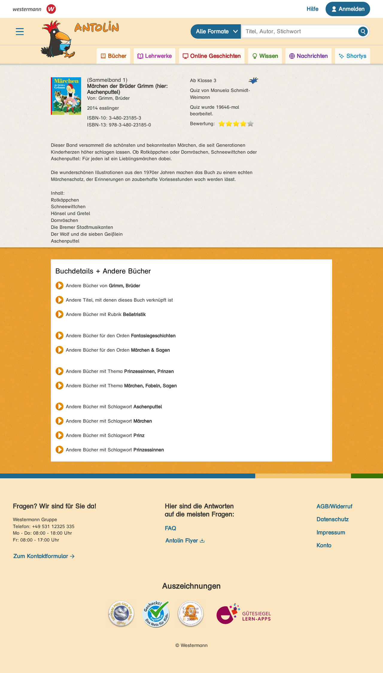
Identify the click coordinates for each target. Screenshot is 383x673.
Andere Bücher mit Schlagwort (114, 406)
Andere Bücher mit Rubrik (106, 314)
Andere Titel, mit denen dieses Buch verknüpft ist (119, 300)
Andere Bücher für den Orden (121, 335)
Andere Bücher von (103, 285)
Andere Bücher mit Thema (120, 371)
